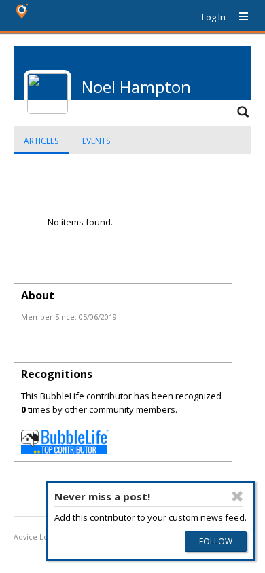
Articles (41, 141)
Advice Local (36, 537)
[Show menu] (238, 17)
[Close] (237, 496)
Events (96, 141)
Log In (214, 17)
